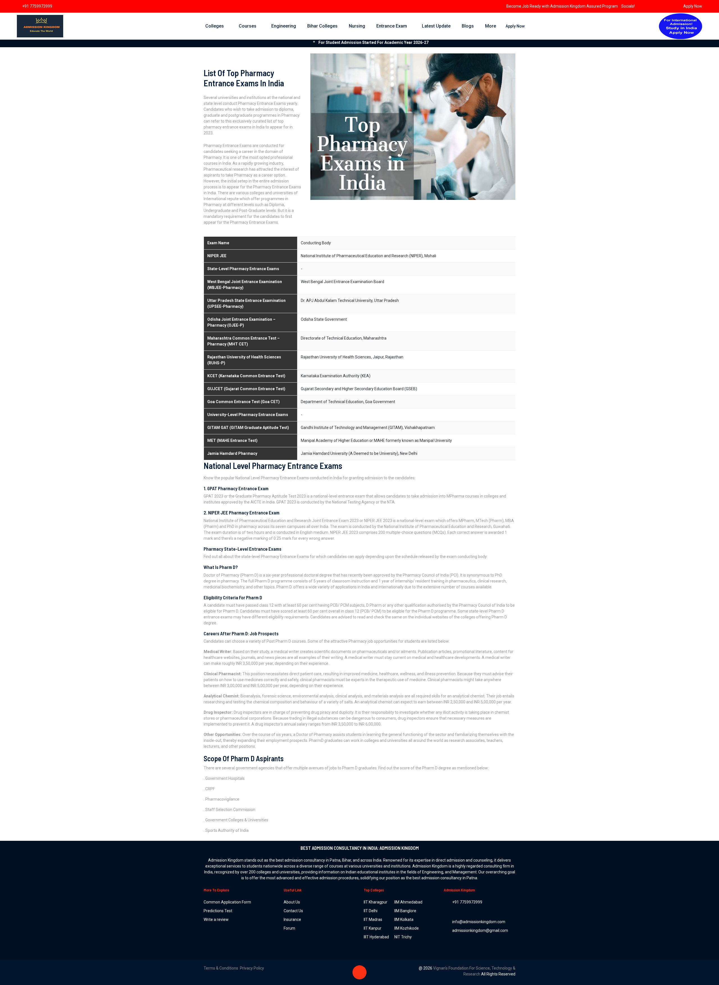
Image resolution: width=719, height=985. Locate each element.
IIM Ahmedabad (408, 902)
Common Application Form (227, 902)
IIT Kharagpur (375, 902)
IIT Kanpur (372, 928)
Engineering (283, 26)
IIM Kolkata (403, 919)
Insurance (292, 919)
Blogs (468, 26)
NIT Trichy (403, 937)
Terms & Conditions (222, 968)
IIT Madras (373, 919)
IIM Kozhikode (406, 928)
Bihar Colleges (322, 26)
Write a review (216, 919)
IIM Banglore (405, 911)
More (490, 26)
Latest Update (436, 26)
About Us (292, 902)
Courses (247, 26)
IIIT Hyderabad (376, 937)
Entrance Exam (391, 26)
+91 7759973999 (37, 6)
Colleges (214, 26)
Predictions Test (218, 911)
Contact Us (293, 911)
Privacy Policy (252, 968)
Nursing (357, 26)
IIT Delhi (370, 911)
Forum (289, 928)
